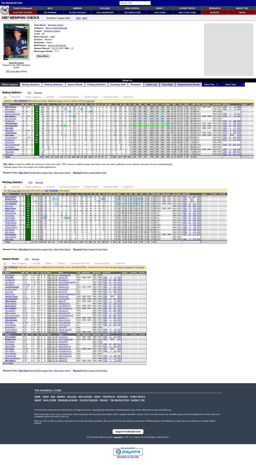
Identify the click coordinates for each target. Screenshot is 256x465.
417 (194, 204)
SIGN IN (242, 13)
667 (194, 197)
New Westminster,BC (67, 282)
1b (130, 104)
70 (43, 126)
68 (43, 133)
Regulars (16, 97)
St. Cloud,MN (64, 299)
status (244, 104)
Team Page (167, 84)
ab (48, 104)
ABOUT (38, 400)
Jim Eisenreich (11, 126)
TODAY (45, 397)
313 (194, 234)
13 (189, 208)
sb (78, 104)
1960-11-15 (52, 318)
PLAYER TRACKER (77, 13)
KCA (238, 109)
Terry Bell (9, 128)
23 (43, 147)
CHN (238, 149)
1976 (225, 121)
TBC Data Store (14, 191)
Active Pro (128, 97)
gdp (109, 104)
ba (33, 104)
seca (157, 104)
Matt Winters (10, 116)
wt (38, 273)
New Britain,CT (65, 306)
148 (234, 123)
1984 (225, 123)
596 (194, 220)
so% (181, 104)
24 (234, 116)
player (7, 104)
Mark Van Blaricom (12, 114)
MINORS (77, 8)
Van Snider (9, 135)
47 (46, 218)
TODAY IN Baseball (22, 8)
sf (102, 104)
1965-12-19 (52, 320)
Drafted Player (91, 97)
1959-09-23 (52, 289)
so (92, 104)
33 (46, 213)
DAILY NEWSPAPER (104, 13)
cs (82, 104)
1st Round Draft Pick (69, 97)
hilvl (198, 104)
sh (99, 104)
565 (194, 213)
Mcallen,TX (63, 318)
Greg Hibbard (10, 204)
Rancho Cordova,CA (67, 294)
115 (42, 114)
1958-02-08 (52, 280)
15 (189, 223)
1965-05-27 (52, 287)
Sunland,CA (63, 289)
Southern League (52, 31)
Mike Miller (9, 130)
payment (118, 437)
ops (151, 104)
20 (46, 199)
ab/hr (193, 104)
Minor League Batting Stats (95, 173)
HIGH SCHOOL (132, 8)
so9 (141, 194)
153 (234, 130)
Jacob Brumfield (12, 149)
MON (238, 107)
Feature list (90, 101)
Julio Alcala (9, 142)
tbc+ (37, 104)
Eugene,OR (63, 285)
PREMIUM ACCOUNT (68, 400)
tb (116, 104)
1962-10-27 (52, 278)
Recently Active (111, 97)
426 (234, 138)
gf (65, 194)
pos (27, 104)
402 (234, 126)
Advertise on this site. (128, 457)
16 (229, 126)
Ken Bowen (9, 140)
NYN (238, 133)
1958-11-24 (52, 346)
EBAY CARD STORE (187, 13)
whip (118, 194)
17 (234, 128)
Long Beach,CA (65, 351)
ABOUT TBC (242, 8)
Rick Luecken (11, 197)
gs (50, 194)
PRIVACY (104, 400)
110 (42, 109)
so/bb (186, 104)
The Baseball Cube (12, 3)
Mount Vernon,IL (65, 356)
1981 (225, 107)
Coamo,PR (63, 342)
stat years (216, 104)
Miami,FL (62, 301)
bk (111, 194)
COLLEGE (105, 8)
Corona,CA (63, 337)
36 (194, 211)
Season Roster (75, 84)
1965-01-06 (52, 296)
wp (107, 194)
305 (234, 154)
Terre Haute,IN (64, 322)
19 (46, 208)
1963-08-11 (52, 349)
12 (229, 121)
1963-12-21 (52, 313)
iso (162, 104)
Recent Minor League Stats (41, 173)
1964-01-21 (52, 358)
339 (194, 230)
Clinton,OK (63, 332)
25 (46, 201)
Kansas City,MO (65, 330)
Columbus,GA (64, 325)
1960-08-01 (52, 311)
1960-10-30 (52, 322)
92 (43, 119)
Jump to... (128, 80)
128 (42, 107)
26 (43, 142)
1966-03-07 (52, 306)
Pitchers (61, 263)
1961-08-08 (52, 292)
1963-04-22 (52, 327)
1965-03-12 (52, 285)
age (22, 104)
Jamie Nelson (11, 133)
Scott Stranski (10, 225)
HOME (38, 397)
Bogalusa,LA (64, 287)
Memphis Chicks (55, 25)
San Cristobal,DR (66, 339)
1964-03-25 (52, 304)
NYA (238, 116)
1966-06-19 (52, 351)
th (24, 194)
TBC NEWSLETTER (132, 13)
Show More (42, 56)
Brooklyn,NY (64, 296)
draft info (226, 104)
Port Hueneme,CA (66, 315)
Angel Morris (10, 147)
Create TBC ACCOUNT (22, 13)
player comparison (126, 267)
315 (194, 208)
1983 (225, 114)
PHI (198, 218)
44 (234, 107)
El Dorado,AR (64, 313)
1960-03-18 (52, 361)
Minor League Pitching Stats (95, 249)
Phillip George (11, 223)
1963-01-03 (52, 342)
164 (234, 149)
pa (121, 104)
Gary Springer (10, 119)
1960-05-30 (52, 344)
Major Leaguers (33, 97)
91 (43, 121)
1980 (225, 126)
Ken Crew (9, 154)
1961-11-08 (52, 315)
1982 (185, 220)
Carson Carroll (11, 138)
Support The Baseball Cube (128, 432)
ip (77, 194)
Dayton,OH (63, 278)
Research (77, 173)
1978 (225, 116)
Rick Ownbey (10, 234)
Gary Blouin (10, 230)
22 (234, 114)
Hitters (49, 263)
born (49, 273)
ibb (106, 104)
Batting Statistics (31, 84)
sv (69, 194)
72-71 (54, 48)
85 (194, 227)
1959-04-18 (52, 299)
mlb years (206, 104)
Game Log (151, 84)
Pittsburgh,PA (64, 304)
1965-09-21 (52, 282)
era (40, 194)
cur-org (213, 194)
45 (43, 135)
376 (194, 223)
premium (245, 107)
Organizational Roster (189, 84)
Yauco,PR (63, 327)
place (61, 273)
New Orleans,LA (65, 308)
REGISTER (214, 13)
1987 (52, 37)
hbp (95, 104)
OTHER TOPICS (187, 8)
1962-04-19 (52, 325)
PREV (78, 18)
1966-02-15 (52, 339)
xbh (124, 104)
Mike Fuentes (10, 107)
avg (134, 104)
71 (234, 109)
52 (43, 138)
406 (234, 152)
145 (234, 140)
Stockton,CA (64, 280)
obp (139, 104)
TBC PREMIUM (50, 13)
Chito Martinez (11, 123)
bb (86, 104)
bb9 (135, 194)
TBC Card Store (13, 71)
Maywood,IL (63, 344)
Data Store (23, 173)
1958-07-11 (52, 301)
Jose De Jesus (16, 63)
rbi (74, 104)
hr (70, 104)
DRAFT (159, 8)
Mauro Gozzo (10, 208)
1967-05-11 (52, 275)
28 (43, 145)
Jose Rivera (10, 112)
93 (43, 116)
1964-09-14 (52, 294)
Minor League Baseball (56, 28)
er (91, 194)
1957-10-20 (52, 337)
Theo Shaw (9, 152)
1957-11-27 (52, 356)
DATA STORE (159, 13)
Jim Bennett (10, 121)
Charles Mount (11, 227)
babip (167, 104)
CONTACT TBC (138, 400)
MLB (50, 8)
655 (234, 145)
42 (43, 154)
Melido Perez (10, 199)
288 (234, 121)
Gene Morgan (10, 213)
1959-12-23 (52, 354)
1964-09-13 (52, 308)
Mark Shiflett (10, 218)
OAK (238, 121)
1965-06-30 (52, 330)
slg (145, 104)
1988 (185, 232)
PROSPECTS (109, 397)
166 (234, 133)
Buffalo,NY (63, 361)
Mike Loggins (10, 109)
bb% (174, 104)
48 (43, 140)
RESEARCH (214, 8)
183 (194, 225)
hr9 (130, 194)
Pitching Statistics (53, 84)
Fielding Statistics (96, 84)
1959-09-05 (52, 332)
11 (189, 218)
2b (62, 104)
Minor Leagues (9, 84)
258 (194, 218)
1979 (185, 225)
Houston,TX (63, 311)
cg (53, 194)
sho (57, 194)
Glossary (38, 93)
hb (114, 194)
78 (43, 123)
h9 (126, 194)
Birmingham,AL (65, 346)
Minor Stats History (62, 173)
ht (32, 273)
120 (42, 112)
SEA (238, 128)
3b (65, 104)
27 (189, 197)
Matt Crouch (10, 211)
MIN (238, 126)
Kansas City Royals (57, 45)
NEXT (85, 18)
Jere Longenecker (12, 145)
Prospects (136, 84)
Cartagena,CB (64, 275)
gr (60, 194)
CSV (29, 93)
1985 (225, 109)
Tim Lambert (10, 220)
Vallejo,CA (63, 358)
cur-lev (222, 194)
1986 (185, 204)
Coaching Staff (117, 84)
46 (43, 152)
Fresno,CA (63, 292)
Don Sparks (10, 232)
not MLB (50, 97)
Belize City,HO (64, 320)
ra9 (147, 194)
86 (43, 128)
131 (194, 232)
